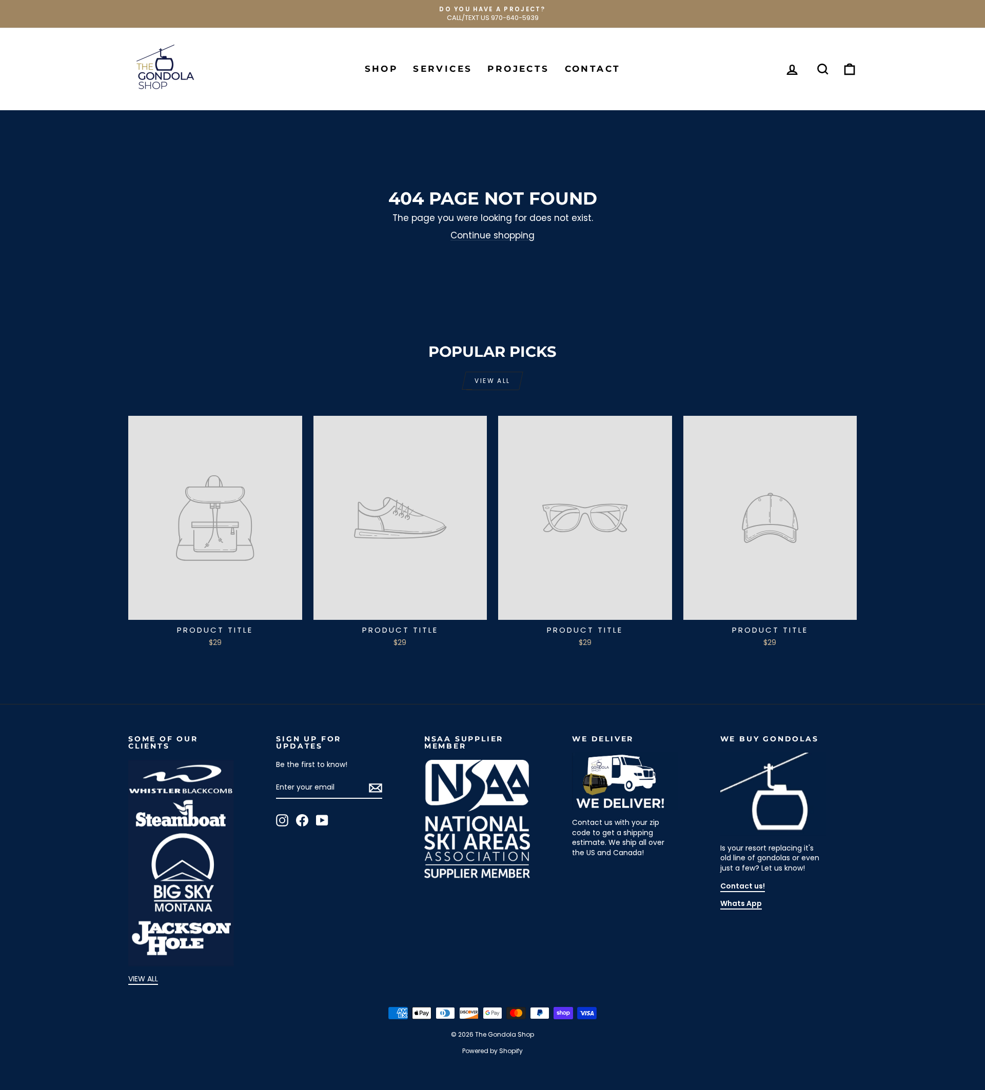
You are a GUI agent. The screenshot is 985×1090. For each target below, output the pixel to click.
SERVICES (442, 69)
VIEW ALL (143, 979)
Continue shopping (492, 235)
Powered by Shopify (492, 1050)
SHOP (381, 69)
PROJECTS (518, 69)
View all (492, 380)
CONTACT (593, 69)
